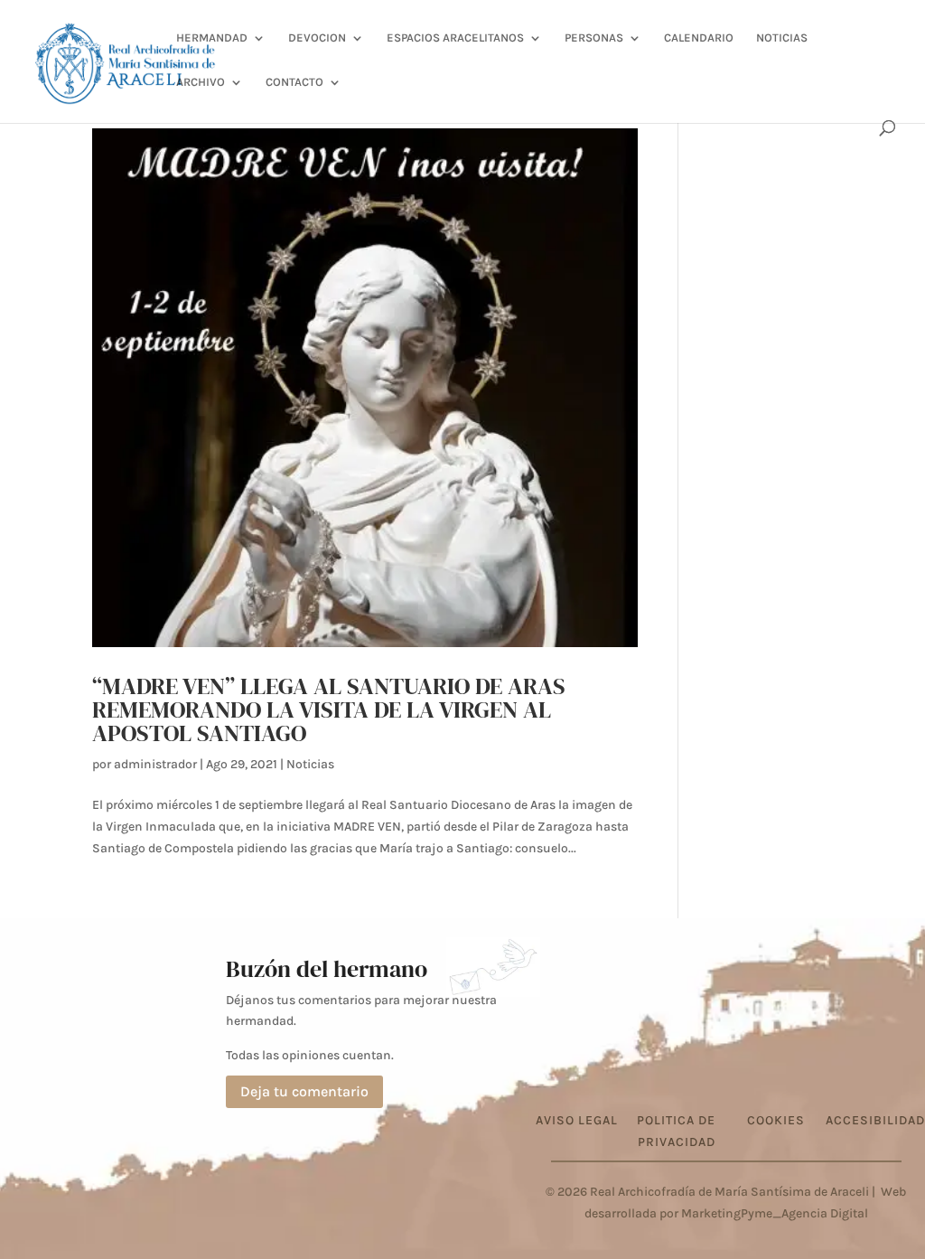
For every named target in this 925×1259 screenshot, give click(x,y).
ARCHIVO (200, 82)
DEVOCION (317, 38)
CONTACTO (294, 82)
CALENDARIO (698, 38)
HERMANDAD (212, 38)
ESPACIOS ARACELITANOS (455, 38)
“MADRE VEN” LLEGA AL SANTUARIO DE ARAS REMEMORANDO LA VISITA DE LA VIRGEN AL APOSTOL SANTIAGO (328, 709)
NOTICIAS (782, 38)
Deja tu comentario (304, 1091)
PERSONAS (594, 38)
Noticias (310, 764)
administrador (155, 764)
